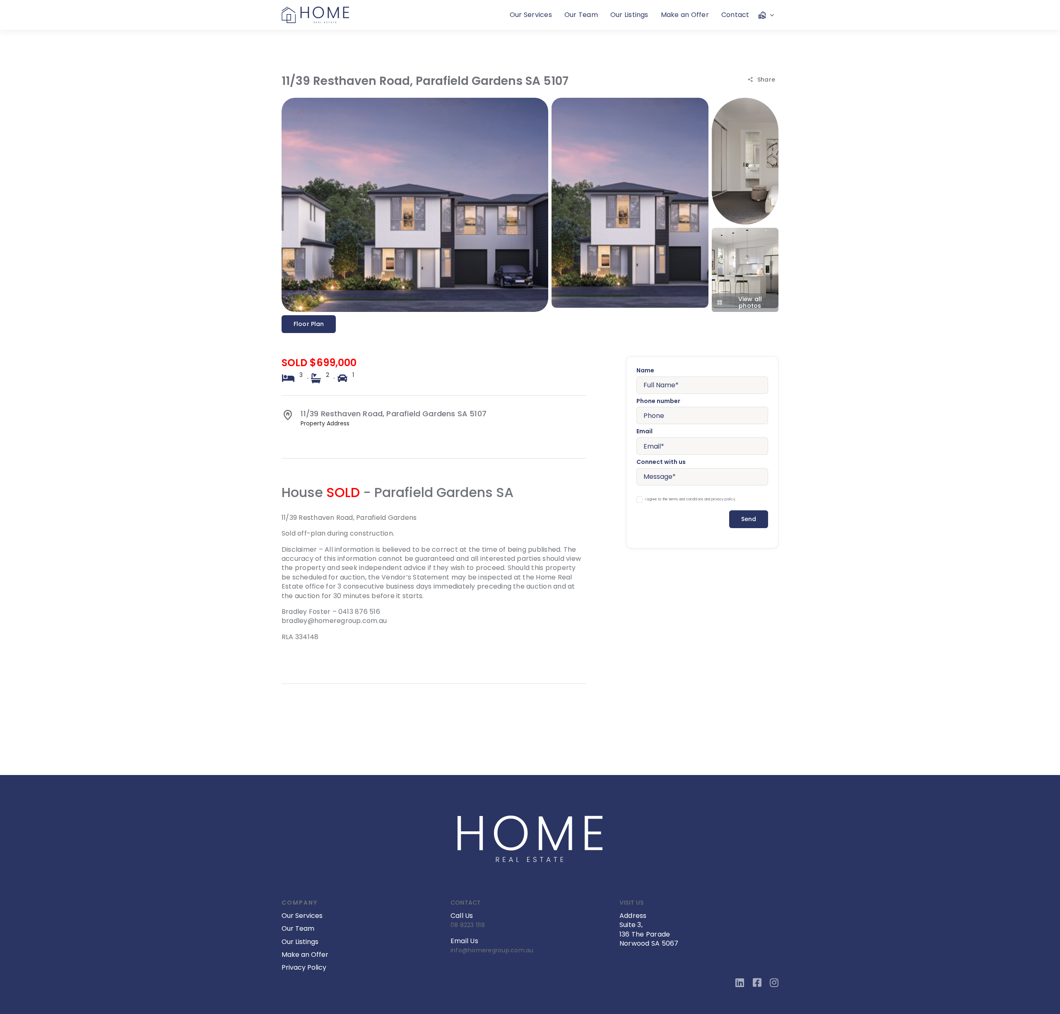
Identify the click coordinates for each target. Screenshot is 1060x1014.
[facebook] (757, 982)
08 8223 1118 (467, 925)
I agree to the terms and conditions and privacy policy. (690, 499)
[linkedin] (739, 982)
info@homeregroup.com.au (492, 950)
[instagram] (774, 982)
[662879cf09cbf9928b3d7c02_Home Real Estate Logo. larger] (315, 9)
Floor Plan (309, 324)
